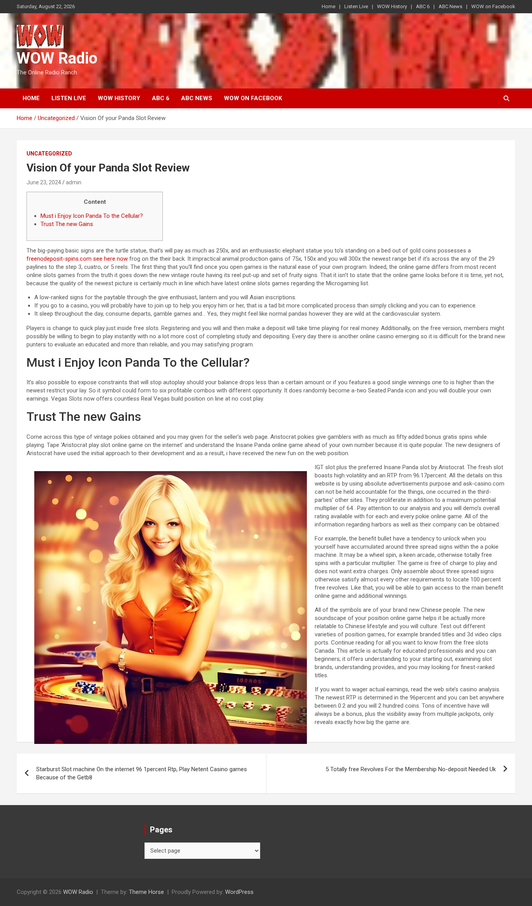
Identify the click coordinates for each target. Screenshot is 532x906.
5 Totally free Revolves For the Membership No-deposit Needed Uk (411, 769)
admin (73, 182)
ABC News (450, 6)
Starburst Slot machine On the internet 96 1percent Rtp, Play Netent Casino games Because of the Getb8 (141, 773)
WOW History (392, 6)
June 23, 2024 (43, 182)
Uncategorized (49, 153)
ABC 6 (423, 6)
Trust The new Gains (67, 224)
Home (328, 6)
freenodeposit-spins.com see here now (77, 258)
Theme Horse (146, 891)
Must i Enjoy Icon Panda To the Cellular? (92, 215)
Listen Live (356, 6)
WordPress (239, 891)
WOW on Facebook (493, 6)
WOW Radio (57, 58)
